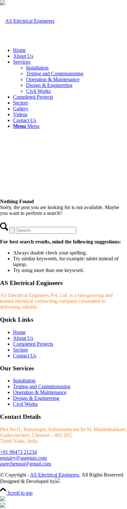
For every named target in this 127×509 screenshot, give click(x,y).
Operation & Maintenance (39, 392)
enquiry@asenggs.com (23, 458)
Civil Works (25, 404)
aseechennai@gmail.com (25, 463)
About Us (23, 338)
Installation (24, 380)
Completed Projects (33, 344)
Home (19, 332)
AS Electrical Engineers (54, 475)
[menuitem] (70, 50)
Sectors (20, 350)
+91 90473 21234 (18, 452)
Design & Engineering (36, 398)
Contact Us (24, 355)
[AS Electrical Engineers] (27, 21)
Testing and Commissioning (41, 386)
